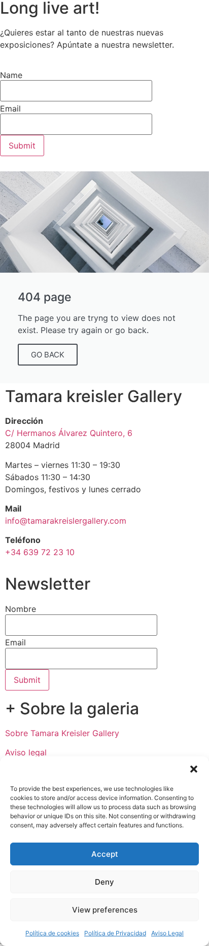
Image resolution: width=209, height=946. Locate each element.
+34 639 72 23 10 (40, 552)
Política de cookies (52, 933)
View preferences (104, 910)
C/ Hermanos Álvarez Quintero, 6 (68, 433)
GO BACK (47, 354)
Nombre (20, 609)
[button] (194, 769)
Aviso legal (26, 752)
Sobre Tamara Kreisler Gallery (62, 733)
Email (15, 642)
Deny (104, 882)
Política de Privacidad (115, 933)
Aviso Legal (167, 933)
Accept (104, 854)
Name (11, 75)
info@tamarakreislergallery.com (65, 521)
